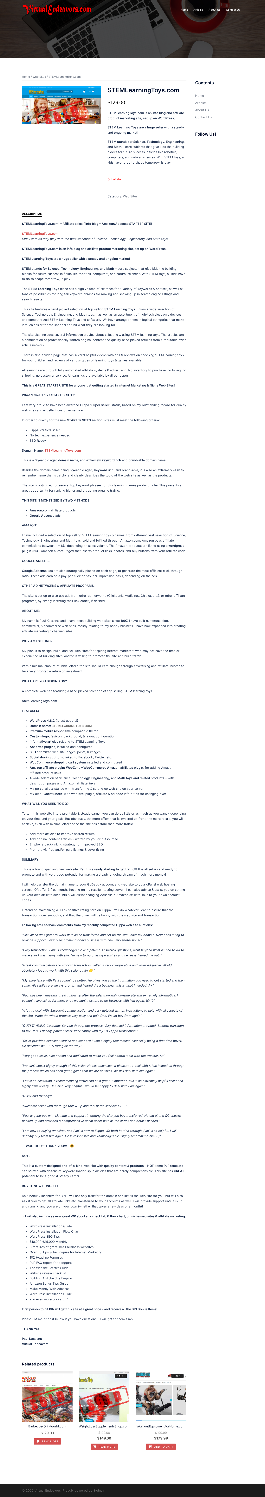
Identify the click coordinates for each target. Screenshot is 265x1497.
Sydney (98, 1490)
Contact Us (233, 9)
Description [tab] (32, 213)
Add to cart (163, 1446)
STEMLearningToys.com (62, 450)
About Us (215, 9)
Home (184, 9)
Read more (49, 1441)
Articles (198, 9)
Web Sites (39, 77)
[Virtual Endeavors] (57, 9)
